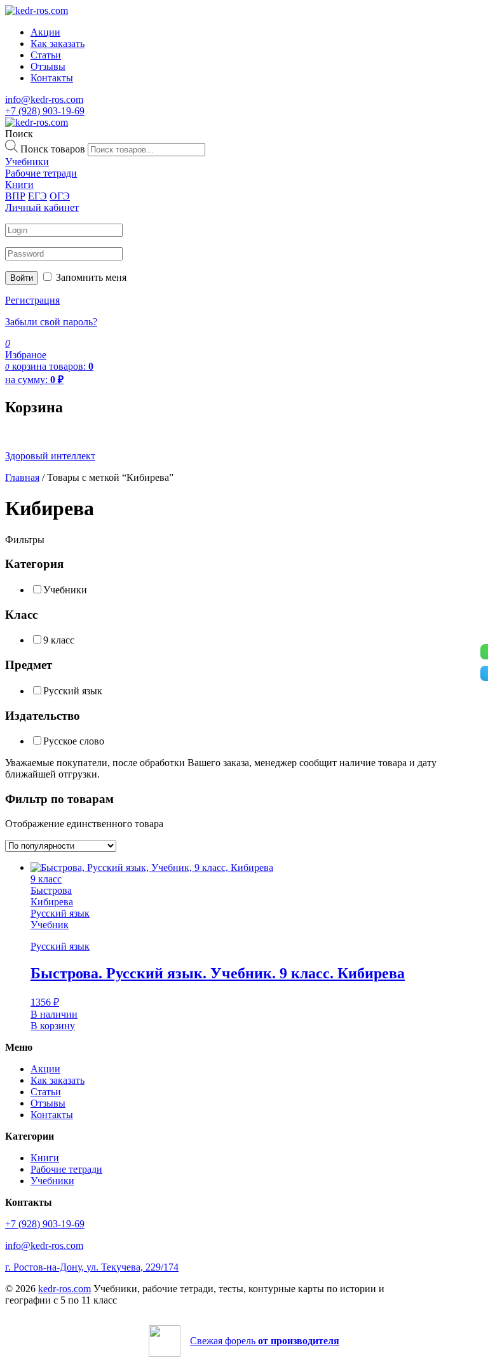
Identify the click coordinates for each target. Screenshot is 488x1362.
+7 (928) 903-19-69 (45, 110)
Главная (22, 477)
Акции (45, 32)
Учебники (65, 589)
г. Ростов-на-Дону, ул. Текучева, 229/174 (92, 1267)
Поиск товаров (52, 149)
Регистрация (32, 300)
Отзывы (47, 66)
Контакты (51, 77)
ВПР (15, 196)
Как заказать (57, 43)
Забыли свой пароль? (51, 321)
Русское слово (73, 741)
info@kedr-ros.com (44, 99)
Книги (44, 1157)
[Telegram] (484, 673)
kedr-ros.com (64, 1288)
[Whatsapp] (484, 651)
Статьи (45, 55)
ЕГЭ (37, 196)
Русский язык (72, 690)
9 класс (58, 640)
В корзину (52, 1025)
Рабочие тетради (66, 1169)
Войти (21, 278)
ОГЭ (60, 196)
